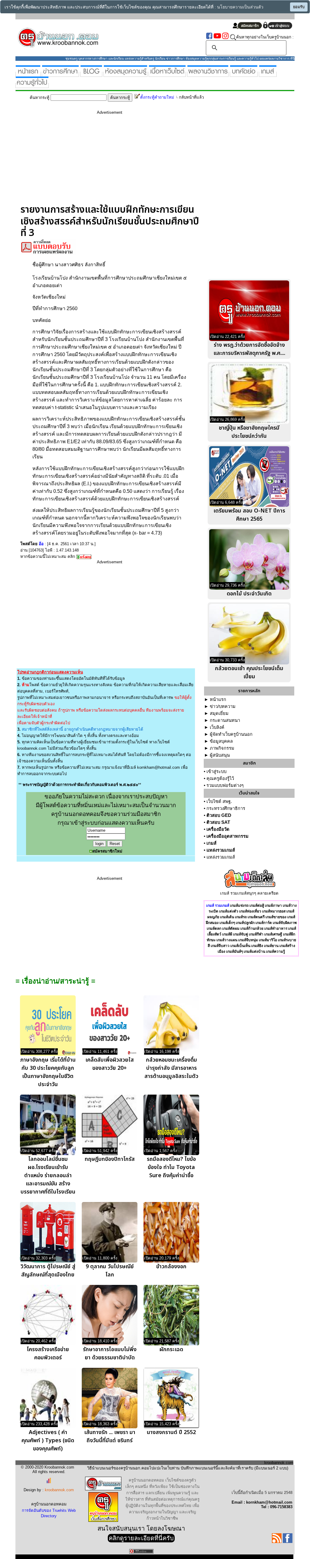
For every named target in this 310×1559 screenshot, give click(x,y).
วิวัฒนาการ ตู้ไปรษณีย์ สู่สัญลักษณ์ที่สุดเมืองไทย (48, 1271)
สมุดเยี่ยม (219, 713)
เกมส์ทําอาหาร (275, 928)
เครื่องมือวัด (217, 829)
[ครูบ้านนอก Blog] (91, 74)
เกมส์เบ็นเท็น (240, 946)
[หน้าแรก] (28, 74)
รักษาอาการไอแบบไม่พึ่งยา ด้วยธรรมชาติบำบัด (110, 1353)
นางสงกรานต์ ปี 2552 (171, 1432)
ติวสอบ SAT (218, 822)
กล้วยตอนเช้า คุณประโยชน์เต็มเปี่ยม (249, 672)
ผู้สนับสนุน (220, 755)
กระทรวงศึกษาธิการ (225, 808)
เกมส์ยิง (257, 946)
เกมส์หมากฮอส (273, 911)
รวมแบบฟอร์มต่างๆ (225, 785)
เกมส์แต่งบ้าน (254, 951)
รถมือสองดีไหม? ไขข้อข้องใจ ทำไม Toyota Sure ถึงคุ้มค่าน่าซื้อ (171, 1167)
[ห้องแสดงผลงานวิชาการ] (208, 74)
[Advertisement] (109, 161)
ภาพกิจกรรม (222, 748)
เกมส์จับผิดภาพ (285, 923)
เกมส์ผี (227, 934)
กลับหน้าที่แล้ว (191, 97)
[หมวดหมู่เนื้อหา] (167, 74)
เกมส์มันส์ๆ (234, 951)
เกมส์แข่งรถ (239, 905)
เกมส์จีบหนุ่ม (248, 940)
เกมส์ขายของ (275, 917)
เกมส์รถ (241, 917)
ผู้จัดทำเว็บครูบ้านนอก (231, 734)
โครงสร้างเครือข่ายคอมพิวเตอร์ (48, 1353)
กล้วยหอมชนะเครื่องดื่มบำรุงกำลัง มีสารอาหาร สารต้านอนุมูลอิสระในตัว (171, 1068)
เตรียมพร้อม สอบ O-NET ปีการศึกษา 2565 (249, 515)
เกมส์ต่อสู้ (256, 905)
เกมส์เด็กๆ (227, 923)
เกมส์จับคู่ (240, 934)
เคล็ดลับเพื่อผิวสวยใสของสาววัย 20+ (109, 1064)
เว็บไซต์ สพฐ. (219, 801)
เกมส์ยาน (271, 946)
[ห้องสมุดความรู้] (125, 74)
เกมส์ (211, 843)
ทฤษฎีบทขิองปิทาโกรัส (110, 1159)
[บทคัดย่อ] (244, 74)
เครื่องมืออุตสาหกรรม (227, 836)
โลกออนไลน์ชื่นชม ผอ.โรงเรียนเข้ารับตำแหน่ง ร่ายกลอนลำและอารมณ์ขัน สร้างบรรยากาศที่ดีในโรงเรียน (48, 1175)
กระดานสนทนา (225, 720)
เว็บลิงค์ (217, 727)
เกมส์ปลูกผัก (245, 923)
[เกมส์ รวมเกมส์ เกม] (268, 74)
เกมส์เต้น (227, 917)
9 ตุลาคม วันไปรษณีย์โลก (110, 1271)
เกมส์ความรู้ (275, 951)
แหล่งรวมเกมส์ (220, 850)
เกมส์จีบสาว (220, 946)
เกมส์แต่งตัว (228, 911)
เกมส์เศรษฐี (273, 934)
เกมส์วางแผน (226, 940)
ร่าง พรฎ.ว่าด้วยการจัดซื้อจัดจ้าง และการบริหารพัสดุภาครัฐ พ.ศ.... (249, 349)
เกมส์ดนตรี (256, 917)
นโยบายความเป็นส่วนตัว (240, 7)
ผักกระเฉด (171, 1349)
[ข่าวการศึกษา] (60, 74)
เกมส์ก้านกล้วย (251, 928)
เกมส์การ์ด (264, 923)
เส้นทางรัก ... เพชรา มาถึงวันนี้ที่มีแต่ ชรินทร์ (109, 1436)
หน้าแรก (218, 699)
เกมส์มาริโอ (268, 940)
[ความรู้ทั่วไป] (32, 85)
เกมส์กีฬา (256, 934)
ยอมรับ (299, 7)
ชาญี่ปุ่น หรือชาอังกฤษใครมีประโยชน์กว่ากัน (249, 432)
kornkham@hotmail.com (158, 767)
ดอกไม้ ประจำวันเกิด (249, 594)
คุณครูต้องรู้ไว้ (220, 778)
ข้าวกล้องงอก (171, 1267)
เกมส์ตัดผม (230, 928)
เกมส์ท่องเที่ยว (250, 911)
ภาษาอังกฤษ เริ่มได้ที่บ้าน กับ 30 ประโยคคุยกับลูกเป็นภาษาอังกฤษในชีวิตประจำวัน (48, 1072)
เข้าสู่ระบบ (216, 771)
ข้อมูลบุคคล (221, 741)
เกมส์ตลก (214, 928)
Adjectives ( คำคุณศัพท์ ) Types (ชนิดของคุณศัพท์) (47, 1440)
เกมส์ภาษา (273, 905)
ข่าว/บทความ (223, 706)
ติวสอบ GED (218, 815)
